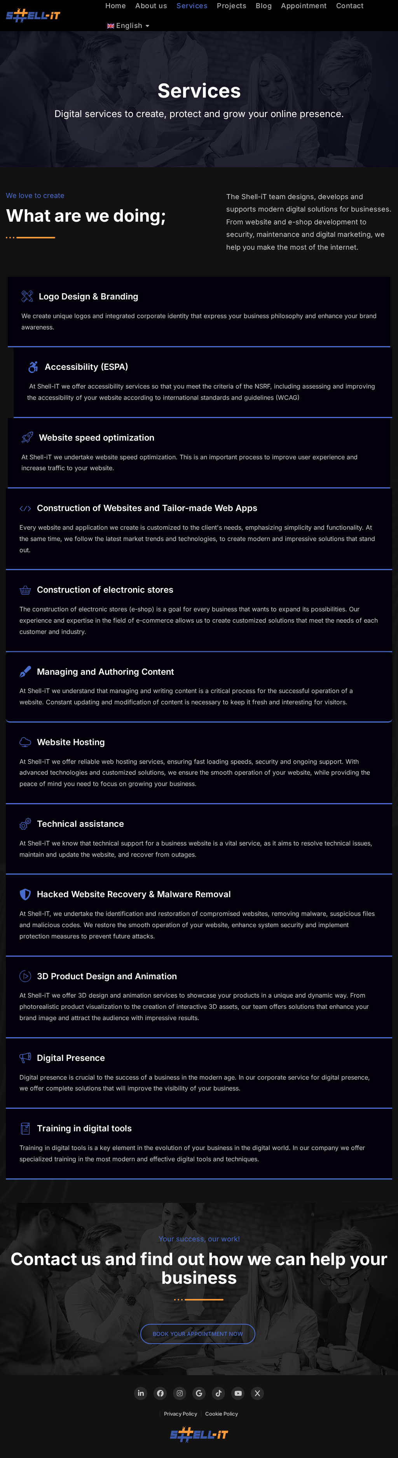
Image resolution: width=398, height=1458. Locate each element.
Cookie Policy (221, 1414)
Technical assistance (80, 824)
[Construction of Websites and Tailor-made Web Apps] (25, 508)
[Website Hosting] (25, 742)
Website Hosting (71, 742)
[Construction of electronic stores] (25, 590)
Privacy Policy (180, 1414)
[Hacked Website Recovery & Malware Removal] (25, 894)
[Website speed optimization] (27, 437)
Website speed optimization (96, 437)
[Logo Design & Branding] (27, 296)
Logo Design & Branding (88, 296)
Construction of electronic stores (105, 590)
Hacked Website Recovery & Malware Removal (134, 894)
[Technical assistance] (25, 824)
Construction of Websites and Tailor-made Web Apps (147, 508)
